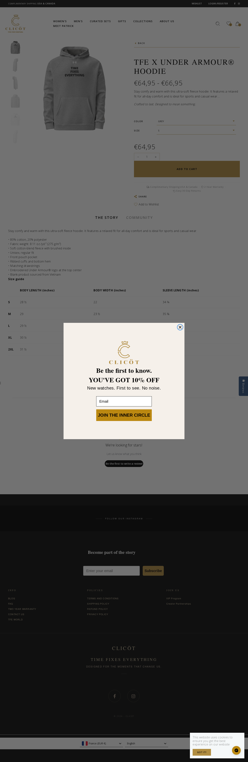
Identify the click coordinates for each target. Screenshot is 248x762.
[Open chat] (236, 750)
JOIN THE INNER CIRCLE (124, 415)
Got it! (201, 752)
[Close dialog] (180, 327)
